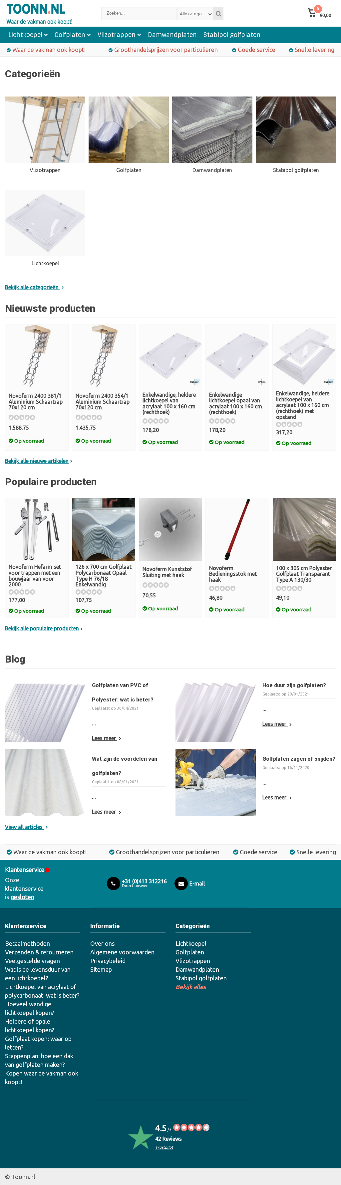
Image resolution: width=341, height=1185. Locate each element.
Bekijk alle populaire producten (42, 628)
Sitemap (101, 969)
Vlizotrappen (117, 35)
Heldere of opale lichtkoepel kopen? (29, 1025)
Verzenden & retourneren (39, 952)
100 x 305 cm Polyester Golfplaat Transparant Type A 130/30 (304, 574)
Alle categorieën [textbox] (196, 13)
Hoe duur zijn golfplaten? (294, 685)
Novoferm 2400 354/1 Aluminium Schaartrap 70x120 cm (103, 401)
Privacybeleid (108, 960)
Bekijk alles (190, 986)
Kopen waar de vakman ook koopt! (41, 1077)
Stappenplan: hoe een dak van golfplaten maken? (39, 1060)
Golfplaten (70, 35)
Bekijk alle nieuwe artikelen (37, 461)
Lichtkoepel (25, 35)
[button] (319, 13)
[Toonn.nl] (46, 13)
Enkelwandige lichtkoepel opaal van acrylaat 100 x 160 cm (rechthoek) (235, 403)
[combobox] (195, 13)
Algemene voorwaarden (122, 952)
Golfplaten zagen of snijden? (298, 759)
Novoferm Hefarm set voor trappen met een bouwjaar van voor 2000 (35, 575)
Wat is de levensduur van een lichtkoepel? (38, 973)
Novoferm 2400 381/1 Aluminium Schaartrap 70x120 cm (36, 401)
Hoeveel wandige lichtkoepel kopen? (29, 1008)
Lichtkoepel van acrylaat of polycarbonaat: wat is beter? (42, 991)
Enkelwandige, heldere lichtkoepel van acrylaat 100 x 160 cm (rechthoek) (169, 403)
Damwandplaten (172, 35)
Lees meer (104, 738)
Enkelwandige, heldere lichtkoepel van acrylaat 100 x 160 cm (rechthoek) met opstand (302, 405)
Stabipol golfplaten (231, 35)
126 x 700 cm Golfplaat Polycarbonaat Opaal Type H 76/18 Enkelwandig (104, 575)
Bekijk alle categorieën (32, 287)
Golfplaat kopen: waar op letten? (38, 1043)
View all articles (24, 827)
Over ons (102, 943)
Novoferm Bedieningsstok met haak (233, 574)
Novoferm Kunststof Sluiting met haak (167, 572)
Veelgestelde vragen (32, 960)
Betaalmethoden (27, 943)
